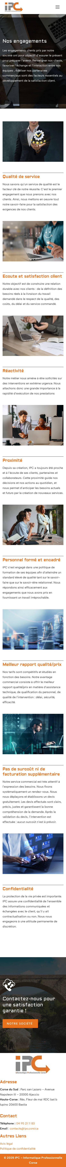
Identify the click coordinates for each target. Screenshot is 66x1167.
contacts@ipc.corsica (24, 1128)
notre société (20, 1023)
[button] (57, 7)
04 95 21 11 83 (25, 1123)
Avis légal (6, 1143)
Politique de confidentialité (17, 1148)
